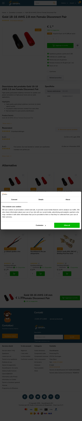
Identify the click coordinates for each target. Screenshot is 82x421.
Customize (39, 225)
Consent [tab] (14, 199)
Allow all (67, 225)
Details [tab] (41, 199)
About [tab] (68, 199)
